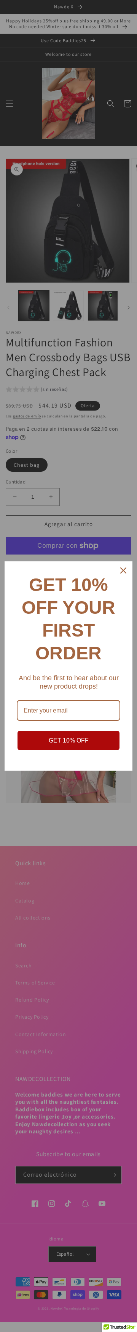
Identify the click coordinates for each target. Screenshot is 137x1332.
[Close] (123, 570)
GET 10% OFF (69, 740)
